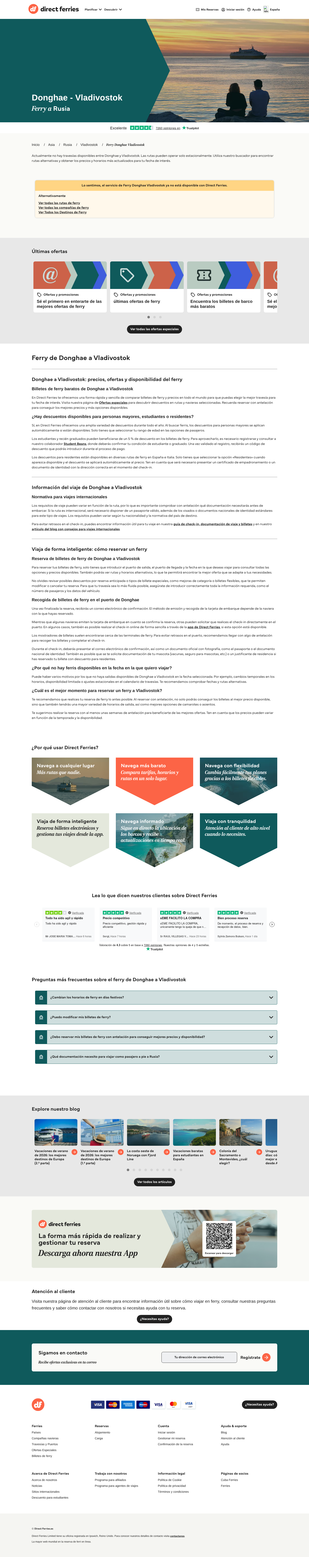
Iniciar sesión (166, 1432)
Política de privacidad (172, 1485)
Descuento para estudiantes (50, 1497)
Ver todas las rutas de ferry (59, 203)
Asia (51, 145)
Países (36, 1432)
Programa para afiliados (110, 1480)
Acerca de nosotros (44, 1480)
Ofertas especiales (113, 403)
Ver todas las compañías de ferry (63, 208)
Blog (224, 1432)
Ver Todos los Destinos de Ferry (62, 212)
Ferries (225, 1485)
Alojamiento (102, 1432)
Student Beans (75, 444)
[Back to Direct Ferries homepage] (53, 9)
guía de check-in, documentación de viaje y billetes (212, 524)
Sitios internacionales (45, 1491)
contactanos (177, 1536)
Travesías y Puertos (45, 1444)
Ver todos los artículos (154, 1182)
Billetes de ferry (42, 1456)
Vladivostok (89, 145)
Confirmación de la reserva (175, 1444)
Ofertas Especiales (44, 1450)
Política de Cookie (170, 1480)
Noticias (37, 1485)
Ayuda (225, 1444)
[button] (156, 998)
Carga (99, 1438)
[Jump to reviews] (154, 128)
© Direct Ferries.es (42, 1528)
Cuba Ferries (229, 1480)
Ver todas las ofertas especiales (154, 329)
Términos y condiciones (173, 1491)
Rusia (67, 145)
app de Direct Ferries (204, 627)
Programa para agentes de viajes (116, 1485)
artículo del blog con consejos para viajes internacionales (76, 529)
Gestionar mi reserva (171, 1438)
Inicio (36, 145)
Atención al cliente (233, 1438)
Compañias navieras (45, 1438)
